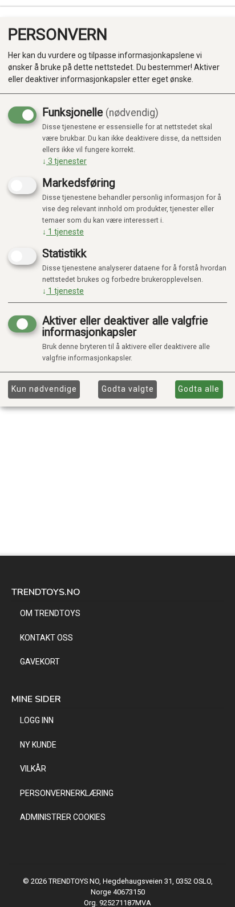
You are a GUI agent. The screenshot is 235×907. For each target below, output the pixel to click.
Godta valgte (128, 388)
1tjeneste (63, 231)
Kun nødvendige (44, 388)
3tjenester (64, 161)
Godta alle (199, 388)
